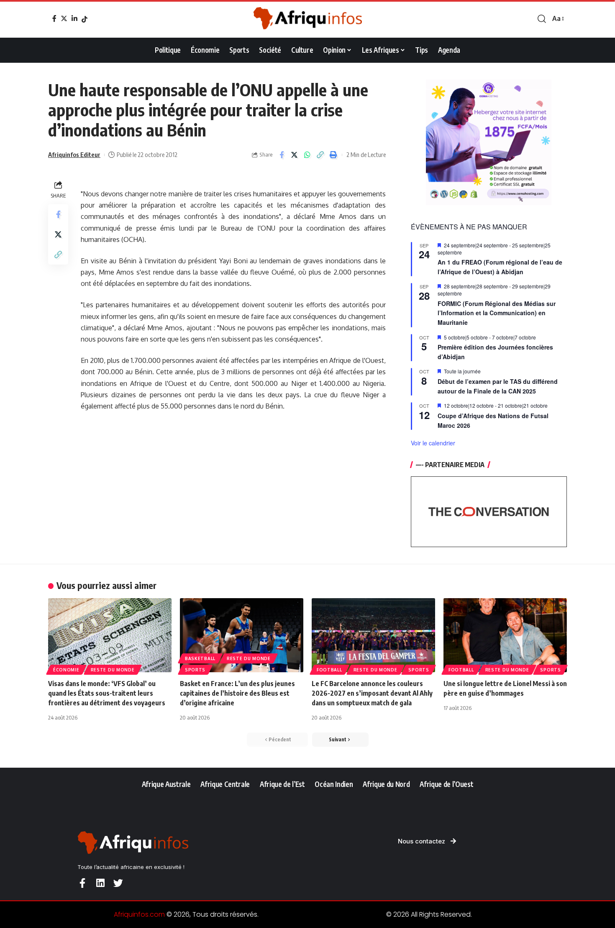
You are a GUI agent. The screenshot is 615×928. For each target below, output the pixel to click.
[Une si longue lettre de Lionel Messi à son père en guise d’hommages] (505, 635)
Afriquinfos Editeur (74, 154)
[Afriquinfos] (307, 18)
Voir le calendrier (433, 443)
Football (329, 669)
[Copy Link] (320, 155)
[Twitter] (64, 18)
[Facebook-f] (82, 883)
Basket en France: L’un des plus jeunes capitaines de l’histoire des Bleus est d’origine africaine (237, 693)
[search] (542, 19)
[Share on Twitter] (294, 155)
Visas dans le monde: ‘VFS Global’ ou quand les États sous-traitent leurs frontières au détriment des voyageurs (106, 693)
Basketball (200, 658)
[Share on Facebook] (281, 155)
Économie (66, 669)
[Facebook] (54, 18)
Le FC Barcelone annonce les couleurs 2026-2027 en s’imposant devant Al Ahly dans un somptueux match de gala (372, 693)
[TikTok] (84, 19)
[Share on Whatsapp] (307, 155)
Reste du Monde (113, 669)
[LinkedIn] (74, 18)
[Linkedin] (100, 883)
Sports (195, 669)
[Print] (333, 155)
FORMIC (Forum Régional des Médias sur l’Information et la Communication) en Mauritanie (497, 312)
